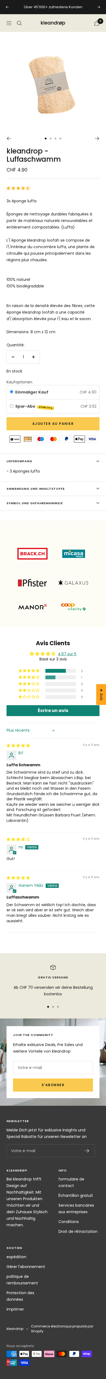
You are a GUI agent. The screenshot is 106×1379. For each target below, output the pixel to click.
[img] (18, 745)
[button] (18, 188)
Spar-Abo (34, 406)
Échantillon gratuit (75, 1195)
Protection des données (20, 1296)
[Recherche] (19, 23)
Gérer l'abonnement (26, 1266)
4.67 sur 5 (67, 654)
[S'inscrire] (87, 1151)
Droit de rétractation (78, 1231)
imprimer (15, 1309)
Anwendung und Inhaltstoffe (36, 488)
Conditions (68, 1221)
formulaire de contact (71, 1182)
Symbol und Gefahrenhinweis (35, 503)
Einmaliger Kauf (31, 392)
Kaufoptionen (19, 382)
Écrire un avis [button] (53, 710)
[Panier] (96, 23)
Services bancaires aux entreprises (76, 1209)
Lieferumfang (19, 461)
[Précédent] (9, 138)
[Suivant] (97, 138)
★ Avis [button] (101, 694)
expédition (16, 1257)
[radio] (11, 392)
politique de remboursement (22, 1280)
